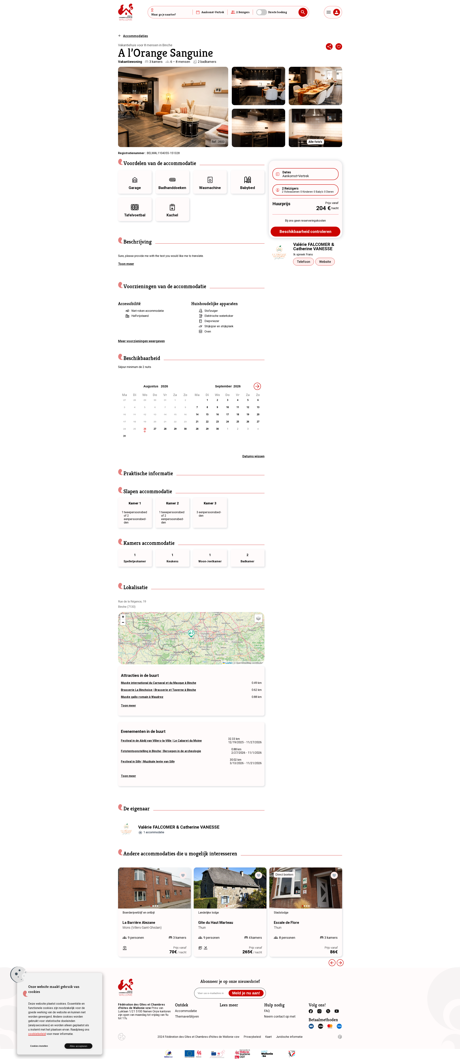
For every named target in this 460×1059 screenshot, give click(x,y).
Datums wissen (253, 456)
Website (325, 262)
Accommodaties (135, 36)
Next (183, 891)
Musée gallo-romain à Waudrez (142, 697)
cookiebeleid (37, 1034)
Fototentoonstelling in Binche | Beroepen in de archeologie (161, 751)
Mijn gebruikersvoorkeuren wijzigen (121, 1036)
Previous (332, 962)
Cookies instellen (39, 1046)
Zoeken (302, 12)
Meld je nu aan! (246, 993)
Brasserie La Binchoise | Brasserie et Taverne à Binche (158, 690)
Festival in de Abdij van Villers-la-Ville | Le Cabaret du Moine (161, 740)
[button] (191, 633)
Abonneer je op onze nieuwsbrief (230, 981)
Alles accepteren (78, 1046)
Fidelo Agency (340, 1037)
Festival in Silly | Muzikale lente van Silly (148, 761)
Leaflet (228, 662)
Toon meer (126, 264)
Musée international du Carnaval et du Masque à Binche (158, 683)
